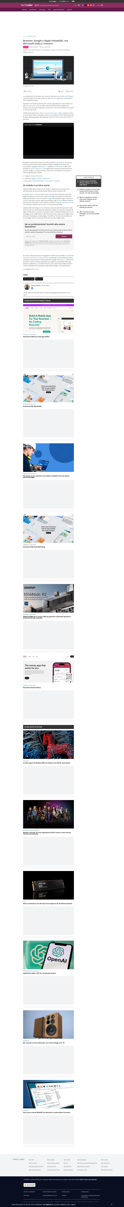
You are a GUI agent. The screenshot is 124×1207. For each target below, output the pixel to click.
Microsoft (36, 106)
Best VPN (31, 1159)
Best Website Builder (35, 1170)
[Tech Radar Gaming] (72, 1)
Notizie (24, 10)
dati (31, 104)
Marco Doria (34, 47)
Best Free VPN (33, 1163)
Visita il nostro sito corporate (88, 1179)
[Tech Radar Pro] (63, 1)
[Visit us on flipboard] (91, 5)
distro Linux (35, 269)
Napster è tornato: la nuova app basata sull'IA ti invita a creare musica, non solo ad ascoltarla (89, 191)
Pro (24, 36)
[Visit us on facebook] (83, 5)
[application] (48, 141)
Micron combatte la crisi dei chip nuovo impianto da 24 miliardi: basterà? (88, 199)
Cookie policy (85, 1192)
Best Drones (104, 1166)
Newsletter (70, 91)
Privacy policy (66, 1192)
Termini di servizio (43, 241)
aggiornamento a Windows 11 (41, 178)
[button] (100, 5)
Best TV (66, 1163)
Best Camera (104, 1159)
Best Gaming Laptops (53, 1163)
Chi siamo (26, 1195)
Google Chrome (51, 98)
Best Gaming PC (51, 1166)
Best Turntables (81, 1159)
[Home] (53, 1)
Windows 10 (60, 166)
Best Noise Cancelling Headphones (87, 1163)
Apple (47, 115)
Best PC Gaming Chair (53, 1170)
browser (30, 106)
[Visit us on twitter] (86, 5)
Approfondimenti (58, 10)
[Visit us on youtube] (88, 5)
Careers (64, 1195)
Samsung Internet (67, 202)
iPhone (59, 200)
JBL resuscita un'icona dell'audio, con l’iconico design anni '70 (89, 213)
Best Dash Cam (105, 1163)
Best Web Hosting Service (36, 1166)
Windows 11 (42, 166)
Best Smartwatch (68, 1170)
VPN (49, 10)
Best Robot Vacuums (107, 1170)
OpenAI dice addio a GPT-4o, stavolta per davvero (88, 206)
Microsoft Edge (67, 96)
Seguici (62, 91)
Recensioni (33, 10)
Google (49, 198)
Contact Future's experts (50, 1192)
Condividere (29, 91)
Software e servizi (31, 36)
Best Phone (67, 1159)
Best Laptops (51, 1159)
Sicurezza (42, 10)
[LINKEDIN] (32, 288)
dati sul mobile (34, 194)
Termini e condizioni (29, 1192)
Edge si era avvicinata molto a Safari (50, 113)
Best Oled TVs (67, 1166)
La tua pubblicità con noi (50, 1195)
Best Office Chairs (82, 1170)
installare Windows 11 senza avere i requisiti (46, 181)
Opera (53, 170)
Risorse (69, 10)
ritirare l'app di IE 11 (36, 168)
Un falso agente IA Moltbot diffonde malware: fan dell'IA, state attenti (88, 182)
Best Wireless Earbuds (83, 1166)
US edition (47, 1204)
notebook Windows (36, 176)
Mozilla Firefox (53, 117)
